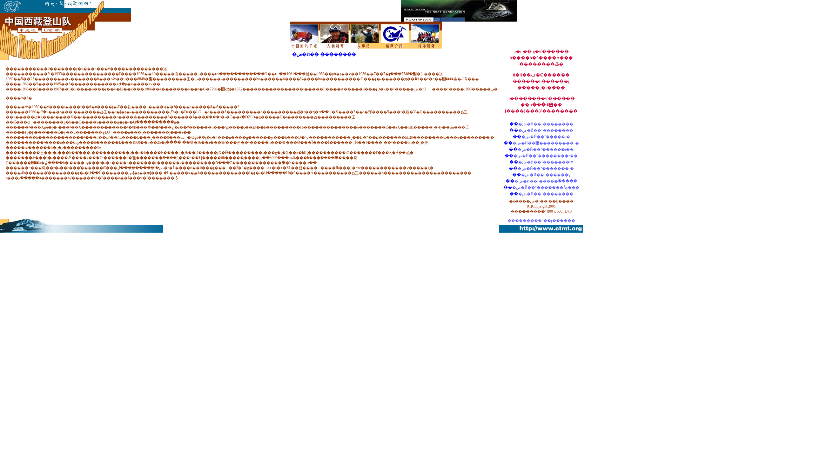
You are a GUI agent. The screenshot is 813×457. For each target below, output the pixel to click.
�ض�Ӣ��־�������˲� (546, 168)
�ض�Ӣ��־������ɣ (545, 175)
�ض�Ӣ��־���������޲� (546, 143)
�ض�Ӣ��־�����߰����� (545, 181)
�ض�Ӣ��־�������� (545, 124)
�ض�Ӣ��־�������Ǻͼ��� (545, 187)
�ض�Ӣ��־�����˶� (545, 137)
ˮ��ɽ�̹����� (558, 220)
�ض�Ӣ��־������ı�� (546, 149)
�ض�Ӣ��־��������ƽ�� (546, 156)
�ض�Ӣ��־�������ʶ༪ (545, 162)
